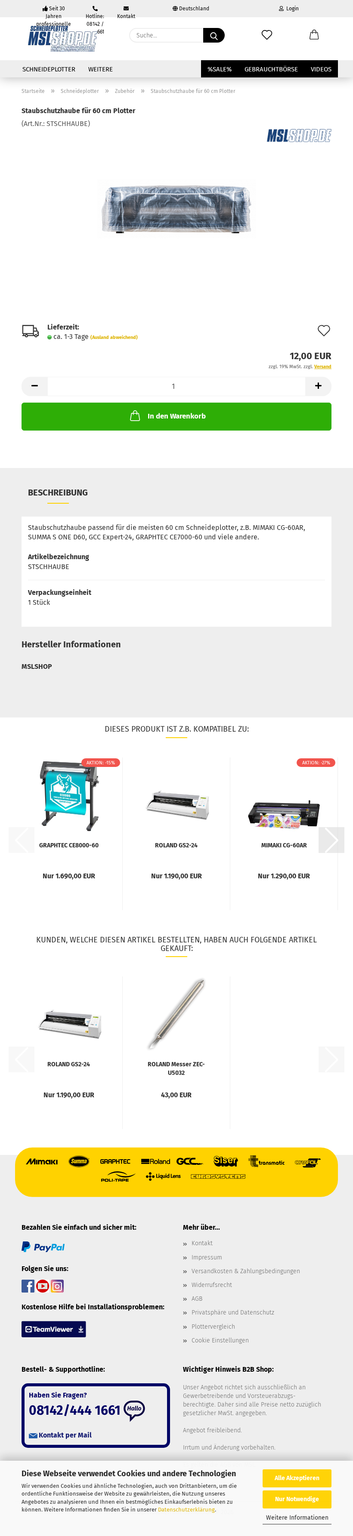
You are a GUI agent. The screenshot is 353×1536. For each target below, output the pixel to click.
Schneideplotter (48, 69)
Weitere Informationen (297, 1517)
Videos (321, 69)
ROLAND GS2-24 (176, 845)
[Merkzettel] (267, 35)
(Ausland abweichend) (114, 337)
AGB (197, 1298)
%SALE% (219, 69)
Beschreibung (58, 492)
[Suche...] (214, 35)
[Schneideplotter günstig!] (63, 38)
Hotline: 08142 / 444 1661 (95, 15)
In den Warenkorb (177, 416)
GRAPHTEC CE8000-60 (69, 845)
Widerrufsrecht (212, 1285)
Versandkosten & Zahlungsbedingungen (246, 1271)
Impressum (207, 1257)
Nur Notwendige (297, 1499)
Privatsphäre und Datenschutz (233, 1312)
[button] (314, 35)
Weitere (100, 69)
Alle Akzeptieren (297, 1478)
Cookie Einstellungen (220, 1340)
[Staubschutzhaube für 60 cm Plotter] (176, 193)
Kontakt (126, 15)
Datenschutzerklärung (186, 1509)
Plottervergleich (213, 1326)
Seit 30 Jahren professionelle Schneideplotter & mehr (53, 11)
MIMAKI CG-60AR (284, 845)
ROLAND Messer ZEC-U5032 (176, 1068)
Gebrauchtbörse (271, 69)
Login (291, 9)
